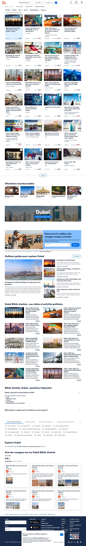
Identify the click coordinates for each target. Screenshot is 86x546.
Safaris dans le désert (11, 398)
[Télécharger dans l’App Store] (35, 527)
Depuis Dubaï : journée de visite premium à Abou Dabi (68, 466)
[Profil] (82, 2)
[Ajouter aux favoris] (21, 16)
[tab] (14, 422)
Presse (63, 527)
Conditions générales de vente (47, 529)
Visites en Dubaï (42, 514)
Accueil (6, 514)
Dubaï (20, 446)
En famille (8, 400)
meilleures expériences (35, 446)
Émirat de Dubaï (24, 514)
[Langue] (76, 2)
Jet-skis (7, 397)
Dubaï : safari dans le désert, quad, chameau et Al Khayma (43, 466)
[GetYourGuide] (4, 3)
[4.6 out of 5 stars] (9, 461)
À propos (63, 521)
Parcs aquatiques (10, 401)
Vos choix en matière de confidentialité (49, 527)
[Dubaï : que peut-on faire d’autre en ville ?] (79, 392)
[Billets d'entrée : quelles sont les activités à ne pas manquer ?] (79, 410)
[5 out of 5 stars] (17, 469)
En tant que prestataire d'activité (74, 522)
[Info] (20, 13)
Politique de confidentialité (45, 251)
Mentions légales (44, 523)
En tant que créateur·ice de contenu (75, 525)
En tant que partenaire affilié (74, 529)
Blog (62, 525)
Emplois (63, 523)
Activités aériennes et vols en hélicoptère (15, 403)
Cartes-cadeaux (65, 529)
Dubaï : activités (33, 514)
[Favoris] (71, 2)
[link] (14, 27)
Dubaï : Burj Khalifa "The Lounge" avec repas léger (16, 466)
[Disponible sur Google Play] (35, 522)
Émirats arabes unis (14, 514)
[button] (14, 27)
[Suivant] (80, 190)
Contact (43, 521)
